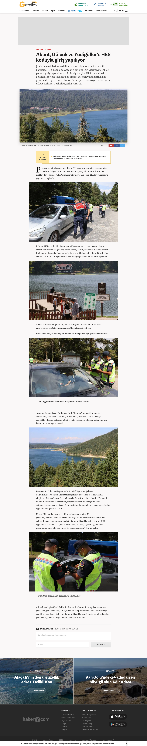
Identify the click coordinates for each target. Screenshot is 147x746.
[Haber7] (36, 719)
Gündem (35, 11)
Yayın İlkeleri (66, 721)
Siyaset (45, 11)
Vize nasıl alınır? (88, 727)
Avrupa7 (61, 741)
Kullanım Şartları (67, 715)
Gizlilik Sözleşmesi (68, 718)
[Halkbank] (75, 11)
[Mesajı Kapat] (126, 743)
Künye (63, 724)
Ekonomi (61, 11)
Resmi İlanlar (101, 11)
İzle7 (89, 741)
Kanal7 (34, 741)
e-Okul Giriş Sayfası (89, 715)
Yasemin (109, 741)
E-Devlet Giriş (87, 724)
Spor (53, 11)
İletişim (64, 729)
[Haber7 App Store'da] (118, 717)
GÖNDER (101, 644)
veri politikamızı (97, 744)
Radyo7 (48, 741)
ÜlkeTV (72, 741)
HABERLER (39, 49)
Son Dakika (24, 11)
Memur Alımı (87, 718)
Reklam (64, 727)
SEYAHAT (48, 49)
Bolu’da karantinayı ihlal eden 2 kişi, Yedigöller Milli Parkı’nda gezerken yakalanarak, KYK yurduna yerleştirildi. (79, 157)
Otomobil (89, 11)
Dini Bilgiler (86, 721)
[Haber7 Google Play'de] (118, 724)
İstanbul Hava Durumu (90, 729)
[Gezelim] (28, 4)
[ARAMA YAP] (115, 11)
